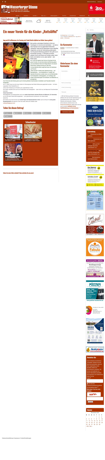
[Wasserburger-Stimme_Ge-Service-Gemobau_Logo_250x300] (95, 165)
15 (97, 420)
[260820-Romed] (13, 144)
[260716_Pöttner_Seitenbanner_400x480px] (95, 281)
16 (99, 420)
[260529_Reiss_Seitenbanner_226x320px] (95, 319)
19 (89, 422)
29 (97, 424)
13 (91, 420)
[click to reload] (94, 394)
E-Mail (89, 378)
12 (89, 420)
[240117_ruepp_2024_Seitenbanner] (95, 81)
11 (86, 420)
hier (93, 376)
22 (97, 422)
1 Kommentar (66, 38)
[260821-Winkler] (13, 125)
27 (91, 424)
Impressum (17, 438)
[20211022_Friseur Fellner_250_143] (95, 305)
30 (99, 424)
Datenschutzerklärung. (66, 104)
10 (102, 419)
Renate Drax (64, 35)
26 (89, 424)
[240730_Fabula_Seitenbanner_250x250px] (95, 239)
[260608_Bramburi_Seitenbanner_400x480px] (95, 190)
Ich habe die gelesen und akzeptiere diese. (94, 385)
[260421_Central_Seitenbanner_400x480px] (95, 214)
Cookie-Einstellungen (26, 438)
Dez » (91, 426)
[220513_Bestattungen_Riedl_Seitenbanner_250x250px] (95, 260)
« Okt (87, 426)
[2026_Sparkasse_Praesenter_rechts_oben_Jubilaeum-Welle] (96, 4)
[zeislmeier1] (95, 347)
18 (86, 422)
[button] (89, 15)
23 (99, 422)
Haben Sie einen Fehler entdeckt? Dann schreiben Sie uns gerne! (18, 173)
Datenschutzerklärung (92, 385)
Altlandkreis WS (71, 36)
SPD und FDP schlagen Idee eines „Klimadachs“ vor (94, 145)
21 (94, 422)
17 (102, 420)
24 (102, 422)
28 (94, 424)
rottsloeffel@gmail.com (9, 103)
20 (91, 422)
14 (94, 420)
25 (86, 424)
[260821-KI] (33, 125)
